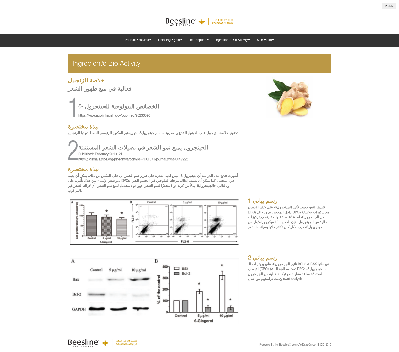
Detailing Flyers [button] (169, 40)
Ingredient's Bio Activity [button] (231, 40)
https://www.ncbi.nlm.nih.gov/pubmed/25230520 (114, 115)
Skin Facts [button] (264, 40)
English (389, 6)
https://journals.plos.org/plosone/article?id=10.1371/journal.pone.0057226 (133, 159)
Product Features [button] (137, 40)
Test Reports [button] (197, 40)
